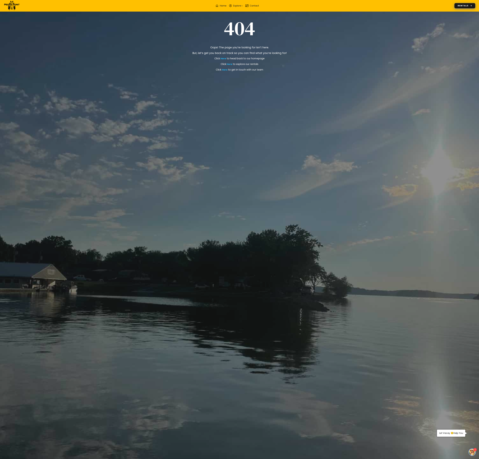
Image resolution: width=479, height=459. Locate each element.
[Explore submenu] (242, 5)
